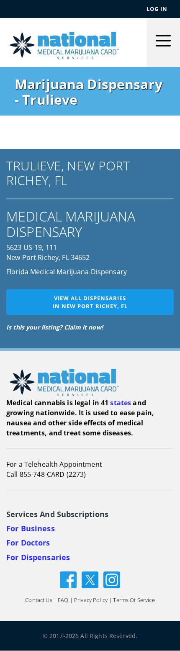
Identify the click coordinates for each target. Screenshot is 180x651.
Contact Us (38, 600)
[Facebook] (68, 579)
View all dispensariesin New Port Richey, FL (90, 302)
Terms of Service (133, 600)
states (120, 402)
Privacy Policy (91, 600)
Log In (157, 9)
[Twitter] (90, 579)
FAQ (63, 600)
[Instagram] (111, 579)
